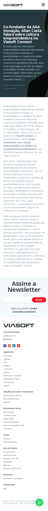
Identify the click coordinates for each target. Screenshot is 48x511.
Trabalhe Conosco (9, 415)
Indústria (6, 372)
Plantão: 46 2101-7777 (13, 468)
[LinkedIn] (14, 345)
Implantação (7, 462)
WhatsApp (8, 339)
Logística (6, 386)
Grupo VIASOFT (11, 88)
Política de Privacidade (11, 422)
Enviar (39, 299)
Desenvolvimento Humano (12, 396)
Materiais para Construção (12, 376)
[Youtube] (18, 345)
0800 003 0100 (10, 336)
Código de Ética (8, 419)
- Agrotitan (7, 359)
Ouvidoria (6, 439)
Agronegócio (7, 356)
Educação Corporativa (11, 459)
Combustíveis (8, 369)
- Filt (4, 362)
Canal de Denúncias (10, 442)
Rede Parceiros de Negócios (13, 479)
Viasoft (5, 85)
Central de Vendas (11, 332)
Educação (6, 402)
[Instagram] (9, 345)
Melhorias (6, 465)
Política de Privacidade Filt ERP (13, 425)
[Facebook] (4, 345)
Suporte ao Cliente (9, 455)
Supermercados (9, 382)
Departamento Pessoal (11, 379)
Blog (5, 489)
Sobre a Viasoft (8, 412)
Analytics (6, 366)
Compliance (7, 429)
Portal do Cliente (9, 452)
